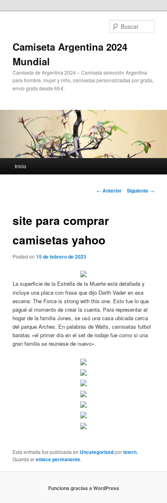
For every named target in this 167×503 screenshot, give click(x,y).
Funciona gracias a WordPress (83, 488)
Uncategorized (96, 452)
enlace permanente (58, 459)
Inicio (20, 166)
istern (130, 452)
